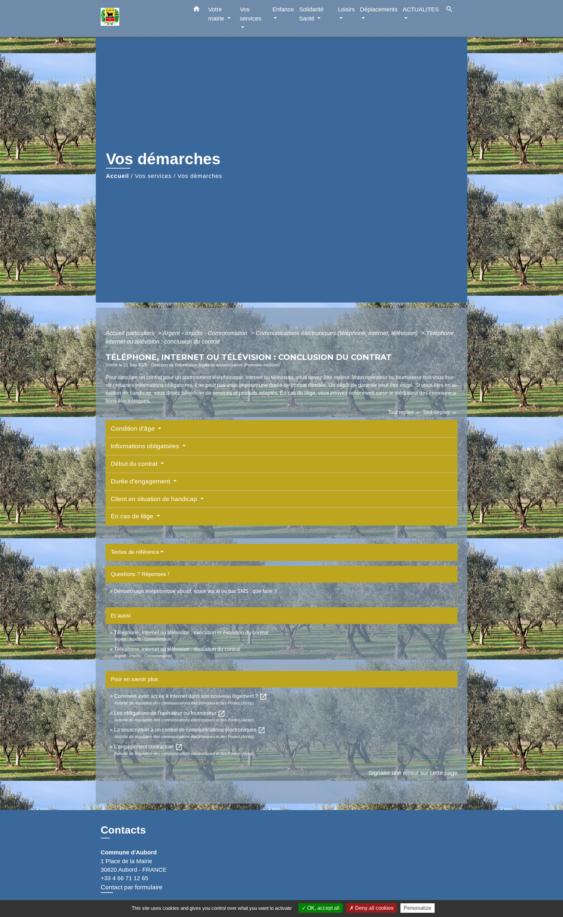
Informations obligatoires (146, 446)
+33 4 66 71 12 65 (124, 878)
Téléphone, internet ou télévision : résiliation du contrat (177, 649)
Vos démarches (200, 176)
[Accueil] (141, 18)
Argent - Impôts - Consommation (206, 333)
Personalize (417, 908)
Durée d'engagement (141, 481)
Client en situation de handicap (155, 498)
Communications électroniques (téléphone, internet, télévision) (337, 333)
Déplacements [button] (378, 9)
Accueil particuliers (131, 333)
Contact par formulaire (132, 887)
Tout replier (404, 412)
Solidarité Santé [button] (311, 14)
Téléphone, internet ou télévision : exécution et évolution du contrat (191, 632)
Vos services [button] (250, 14)
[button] (196, 10)
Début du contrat (135, 463)
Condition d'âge (133, 428)
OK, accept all (322, 908)
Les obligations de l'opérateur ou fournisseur (169, 713)
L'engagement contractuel (148, 746)
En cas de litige (133, 516)
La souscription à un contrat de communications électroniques (190, 729)
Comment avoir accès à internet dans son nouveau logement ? (190, 696)
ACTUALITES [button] (421, 9)
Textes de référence (135, 552)
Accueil (117, 176)
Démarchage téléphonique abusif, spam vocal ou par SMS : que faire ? (195, 591)
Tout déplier (440, 412)
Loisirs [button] (346, 9)
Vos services (153, 176)
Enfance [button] (283, 9)
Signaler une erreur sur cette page (412, 773)
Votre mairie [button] (217, 14)
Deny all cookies (374, 908)
